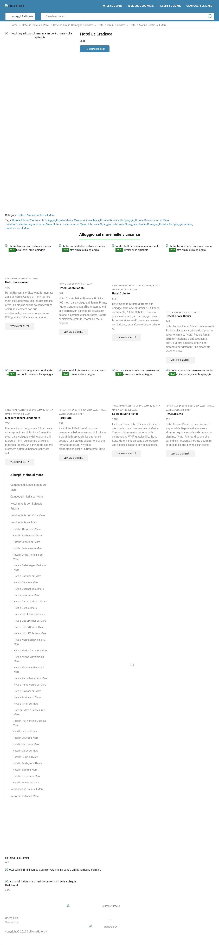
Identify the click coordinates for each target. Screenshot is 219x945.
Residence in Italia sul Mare (27, 789)
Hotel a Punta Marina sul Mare (30, 684)
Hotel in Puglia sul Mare (25, 757)
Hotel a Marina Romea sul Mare (31, 650)
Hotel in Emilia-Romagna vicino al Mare (28, 224)
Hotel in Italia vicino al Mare (69, 224)
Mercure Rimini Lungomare (22, 418)
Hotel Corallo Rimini (17, 857)
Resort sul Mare (170, 5)
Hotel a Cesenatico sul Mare (29, 588)
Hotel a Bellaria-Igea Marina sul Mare (30, 567)
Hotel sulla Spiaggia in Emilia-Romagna (135, 224)
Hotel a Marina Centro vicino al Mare (77, 220)
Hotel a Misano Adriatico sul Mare (29, 669)
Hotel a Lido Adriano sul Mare (29, 614)
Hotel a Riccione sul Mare (27, 697)
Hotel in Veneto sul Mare (26, 782)
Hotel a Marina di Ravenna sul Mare (30, 641)
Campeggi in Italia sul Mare (26, 496)
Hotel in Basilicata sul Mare (27, 535)
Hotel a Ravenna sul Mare (27, 691)
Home (14, 25)
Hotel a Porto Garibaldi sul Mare (31, 678)
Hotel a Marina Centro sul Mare (148, 25)
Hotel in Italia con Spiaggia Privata (26, 506)
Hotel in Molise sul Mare (25, 750)
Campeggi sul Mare (199, 5)
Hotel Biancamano (17, 282)
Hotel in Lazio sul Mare (25, 731)
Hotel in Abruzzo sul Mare (27, 529)
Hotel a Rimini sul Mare (111, 25)
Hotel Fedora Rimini (178, 316)
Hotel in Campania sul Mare (27, 548)
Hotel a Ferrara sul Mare (27, 595)
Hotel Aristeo (174, 414)
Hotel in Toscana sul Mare (27, 776)
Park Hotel (65, 418)
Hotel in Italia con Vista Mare (27, 515)
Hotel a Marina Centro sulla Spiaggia (33, 220)
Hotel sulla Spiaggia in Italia (175, 224)
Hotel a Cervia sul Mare (26, 582)
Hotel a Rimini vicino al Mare (152, 220)
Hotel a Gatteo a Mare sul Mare (30, 601)
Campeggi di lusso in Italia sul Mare (28, 487)
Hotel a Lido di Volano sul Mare (30, 633)
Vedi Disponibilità (96, 48)
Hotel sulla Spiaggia (99, 224)
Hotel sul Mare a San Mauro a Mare (29, 712)
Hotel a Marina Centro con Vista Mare (131, 285)
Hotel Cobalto (121, 293)
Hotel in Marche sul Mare (26, 744)
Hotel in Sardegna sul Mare (27, 763)
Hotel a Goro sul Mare (25, 608)
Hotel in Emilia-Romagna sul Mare (73, 25)
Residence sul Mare (140, 5)
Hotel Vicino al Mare (17, 228)
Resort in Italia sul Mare (24, 796)
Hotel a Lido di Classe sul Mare (30, 620)
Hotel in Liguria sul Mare (25, 737)
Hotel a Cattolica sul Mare (27, 576)
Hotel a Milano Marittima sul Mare (29, 659)
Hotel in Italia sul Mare (35, 25)
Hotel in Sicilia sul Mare (25, 769)
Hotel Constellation (71, 288)
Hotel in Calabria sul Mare (26, 542)
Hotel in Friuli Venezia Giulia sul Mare (29, 722)
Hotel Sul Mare (111, 5)
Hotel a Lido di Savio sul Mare (29, 627)
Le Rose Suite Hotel (125, 413)
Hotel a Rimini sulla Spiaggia (117, 220)
